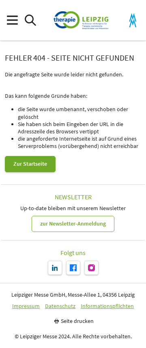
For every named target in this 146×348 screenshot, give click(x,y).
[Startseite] (80, 20)
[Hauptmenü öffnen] (12, 20)
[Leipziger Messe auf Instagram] (91, 268)
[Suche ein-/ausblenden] (30, 20)
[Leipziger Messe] (133, 20)
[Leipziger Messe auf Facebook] (73, 268)
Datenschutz (60, 306)
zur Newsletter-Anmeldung (73, 223)
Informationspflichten (107, 306)
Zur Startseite (30, 163)
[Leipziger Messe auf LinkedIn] (55, 268)
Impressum (26, 306)
